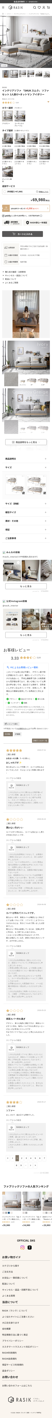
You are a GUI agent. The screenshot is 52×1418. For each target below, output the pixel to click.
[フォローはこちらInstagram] (22, 1248)
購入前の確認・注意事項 (15, 271)
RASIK (4, 87)
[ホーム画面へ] (3, 14)
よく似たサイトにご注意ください (18, 1316)
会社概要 (6, 1328)
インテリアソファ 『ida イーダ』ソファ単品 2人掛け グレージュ (31, 1218)
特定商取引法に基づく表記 (15, 1334)
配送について (10, 279)
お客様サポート (23, 729)
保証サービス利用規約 (12, 1364)
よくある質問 (8, 1295)
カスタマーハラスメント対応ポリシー (20, 1346)
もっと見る (26, 586)
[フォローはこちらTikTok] (30, 1248)
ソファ (9, 14)
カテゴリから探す (10, 1265)
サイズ (8, 467)
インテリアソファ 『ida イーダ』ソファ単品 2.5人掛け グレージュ (11, 1218)
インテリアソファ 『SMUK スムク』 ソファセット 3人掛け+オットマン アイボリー (26, 15)
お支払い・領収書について (15, 1277)
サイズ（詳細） (12, 503)
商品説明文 (10, 458)
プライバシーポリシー (12, 1340)
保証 (7, 529)
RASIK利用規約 (9, 1352)
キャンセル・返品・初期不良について (20, 1289)
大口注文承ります (10, 1322)
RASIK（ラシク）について (14, 1310)
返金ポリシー (8, 1370)
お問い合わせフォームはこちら (17, 1385)
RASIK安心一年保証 (38, 222)
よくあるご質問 (11, 282)
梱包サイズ (10, 512)
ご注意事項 (10, 538)
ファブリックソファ (20, 14)
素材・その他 (11, 520)
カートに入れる (25, 234)
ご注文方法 (7, 1271)
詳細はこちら (43, 191)
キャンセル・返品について (16, 275)
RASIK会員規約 (9, 1358)
